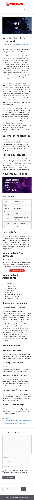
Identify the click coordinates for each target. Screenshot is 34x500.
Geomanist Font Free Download (15, 423)
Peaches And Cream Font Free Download (18, 421)
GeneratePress (25, 497)
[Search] (23, 489)
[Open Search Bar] (24, 9)
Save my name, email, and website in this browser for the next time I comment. (17, 471)
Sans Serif (8, 418)
